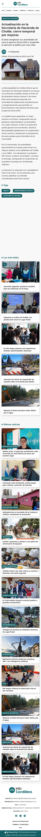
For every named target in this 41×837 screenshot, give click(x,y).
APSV (4, 683)
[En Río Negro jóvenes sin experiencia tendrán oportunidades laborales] (20, 333)
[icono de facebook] (16, 816)
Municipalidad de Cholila (23, 190)
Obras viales (7, 742)
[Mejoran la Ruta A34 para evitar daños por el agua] (20, 395)
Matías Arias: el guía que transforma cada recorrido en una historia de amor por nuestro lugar (20, 453)
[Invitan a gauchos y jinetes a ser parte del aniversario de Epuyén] (20, 529)
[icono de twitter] (20, 816)
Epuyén (5, 10)
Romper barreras (9, 771)
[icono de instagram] (25, 816)
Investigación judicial (10, 507)
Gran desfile (7, 536)
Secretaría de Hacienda (12, 195)
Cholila (11, 10)
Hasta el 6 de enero (10, 18)
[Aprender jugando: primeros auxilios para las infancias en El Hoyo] (20, 271)
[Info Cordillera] (20, 4)
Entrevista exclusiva (10, 446)
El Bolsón (27, 10)
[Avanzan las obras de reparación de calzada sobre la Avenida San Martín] (20, 364)
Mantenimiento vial (9, 625)
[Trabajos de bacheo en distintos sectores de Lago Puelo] (20, 617)
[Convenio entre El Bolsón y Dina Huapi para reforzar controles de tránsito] (20, 470)
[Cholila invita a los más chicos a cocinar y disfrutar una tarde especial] (20, 558)
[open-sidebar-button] (3, 4)
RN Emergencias (8, 654)
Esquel (34, 10)
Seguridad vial (8, 478)
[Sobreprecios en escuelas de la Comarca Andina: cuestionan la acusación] (20, 499)
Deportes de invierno (10, 595)
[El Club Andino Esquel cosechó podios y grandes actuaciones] (20, 587)
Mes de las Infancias (10, 566)
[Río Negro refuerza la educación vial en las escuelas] (20, 675)
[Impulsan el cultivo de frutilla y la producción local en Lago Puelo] (20, 302)
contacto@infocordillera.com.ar (20, 798)
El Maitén (18, 10)
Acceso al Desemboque (11, 713)
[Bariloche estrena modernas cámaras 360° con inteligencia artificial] (20, 646)
